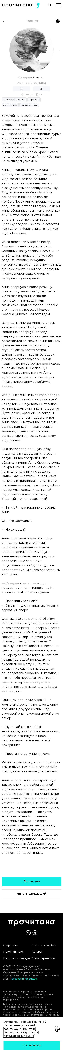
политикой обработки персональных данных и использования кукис (20, 1032)
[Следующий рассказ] (59, 51)
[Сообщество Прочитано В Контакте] (28, 932)
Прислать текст (14, 951)
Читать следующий (31, 893)
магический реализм (14, 99)
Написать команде (16, 958)
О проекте (10, 945)
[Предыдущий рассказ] (3, 51)
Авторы (37, 951)
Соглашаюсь (31, 1045)
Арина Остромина (31, 83)
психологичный (29, 105)
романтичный (10, 105)
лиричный (34, 99)
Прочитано (31, 881)
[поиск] (49, 5)
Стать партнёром (43, 958)
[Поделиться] (41, 88)
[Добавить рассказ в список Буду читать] (21, 88)
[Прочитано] (17, 5)
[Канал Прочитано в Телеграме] (34, 932)
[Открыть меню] (58, 5)
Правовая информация (23, 978)
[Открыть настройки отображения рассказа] (58, 21)
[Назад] (5, 21)
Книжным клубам (44, 945)
